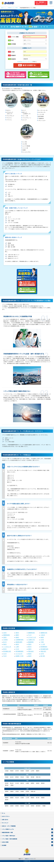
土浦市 (17, 646)
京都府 (12, 791)
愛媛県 (42, 797)
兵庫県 (22, 791)
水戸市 (42, 653)
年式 (12, 40)
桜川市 (5, 642)
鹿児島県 (38, 806)
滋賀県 (6, 791)
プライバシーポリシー (27, 61)
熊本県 (22, 806)
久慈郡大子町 (31, 639)
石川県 (17, 783)
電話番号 (13, 55)
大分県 (27, 806)
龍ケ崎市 (43, 656)
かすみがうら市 (32, 637)
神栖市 (42, 637)
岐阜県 (37, 783)
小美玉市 (43, 635)
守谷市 (5, 656)
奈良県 (27, 791)
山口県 (27, 797)
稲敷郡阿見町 (31, 632)
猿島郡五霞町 (19, 642)
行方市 (17, 649)
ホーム (3, 813)
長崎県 (17, 806)
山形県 (32, 771)
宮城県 (22, 771)
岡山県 (17, 797)
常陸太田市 (31, 651)
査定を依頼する (27, 65)
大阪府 (17, 791)
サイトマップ (5, 823)
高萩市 (17, 644)
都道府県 (13, 59)
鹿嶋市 (17, 637)
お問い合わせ (5, 819)
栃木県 (12, 777)
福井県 (22, 783)
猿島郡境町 (31, 642)
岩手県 (17, 771)
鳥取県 (6, 797)
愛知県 (6, 785)
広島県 (22, 797)
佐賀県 (12, 806)
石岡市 (5, 632)
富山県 (12, 783)
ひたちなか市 (19, 653)
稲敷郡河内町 (44, 632)
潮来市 (17, 632)
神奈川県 (38, 777)
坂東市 (29, 649)
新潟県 (6, 783)
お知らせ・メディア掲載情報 (9, 826)
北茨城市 (5, 639)
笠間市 (5, 637)
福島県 (37, 771)
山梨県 (27, 783)
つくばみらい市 (7, 646)
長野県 (32, 783)
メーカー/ (14, 36)
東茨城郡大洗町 (7, 651)
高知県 (6, 799)
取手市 (29, 646)
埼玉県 (22, 777)
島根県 (12, 797)
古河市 (42, 639)
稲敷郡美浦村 (6, 635)
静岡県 (42, 783)
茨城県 (6, 777)
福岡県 (6, 806)
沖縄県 (44, 806)
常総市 (5, 644)
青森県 (12, 771)
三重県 (12, 785)
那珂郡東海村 (44, 646)
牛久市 (29, 635)
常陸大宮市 (43, 651)
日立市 (5, 653)
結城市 (29, 656)
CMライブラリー (6, 816)
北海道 (6, 771)
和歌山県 (33, 791)
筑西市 (29, 644)
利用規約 (19, 61)
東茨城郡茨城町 (44, 649)
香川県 (37, 797)
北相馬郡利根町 (19, 639)
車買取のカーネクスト (29, 858)
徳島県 (32, 797)
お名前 (13, 51)
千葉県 (27, 777)
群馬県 (17, 777)
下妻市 (42, 642)
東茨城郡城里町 (19, 651)
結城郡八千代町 (19, 656)
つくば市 (43, 644)
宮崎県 (32, 806)
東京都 (32, 777)
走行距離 (13, 44)
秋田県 (27, 771)
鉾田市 (29, 653)
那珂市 (5, 649)
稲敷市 (17, 635)
